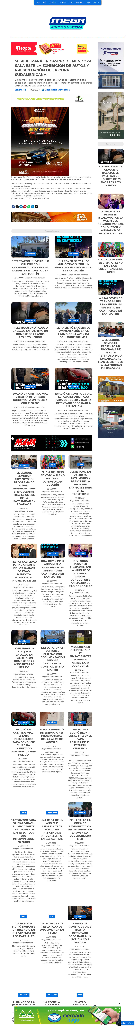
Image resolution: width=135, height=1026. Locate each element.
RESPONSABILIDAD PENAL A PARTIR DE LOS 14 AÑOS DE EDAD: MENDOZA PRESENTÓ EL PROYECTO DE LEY (24, 571)
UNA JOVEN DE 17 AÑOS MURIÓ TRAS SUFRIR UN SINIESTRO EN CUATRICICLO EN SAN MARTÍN (73, 266)
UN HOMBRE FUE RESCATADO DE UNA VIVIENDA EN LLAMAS (52, 928)
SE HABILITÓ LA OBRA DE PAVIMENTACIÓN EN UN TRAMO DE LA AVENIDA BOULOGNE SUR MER (73, 332)
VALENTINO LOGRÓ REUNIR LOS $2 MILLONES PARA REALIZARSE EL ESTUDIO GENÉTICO (80, 739)
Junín (44, 2)
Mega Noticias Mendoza (57, 90)
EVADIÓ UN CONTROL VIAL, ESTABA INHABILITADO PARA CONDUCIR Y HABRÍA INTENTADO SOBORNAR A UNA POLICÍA (73, 400)
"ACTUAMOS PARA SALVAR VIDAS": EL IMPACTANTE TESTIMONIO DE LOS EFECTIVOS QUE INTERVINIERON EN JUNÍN (23, 831)
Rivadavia (53, 2)
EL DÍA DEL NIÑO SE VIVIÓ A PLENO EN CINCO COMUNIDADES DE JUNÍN (53, 478)
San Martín (62, 2)
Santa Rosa (79, 2)
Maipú (89, 2)
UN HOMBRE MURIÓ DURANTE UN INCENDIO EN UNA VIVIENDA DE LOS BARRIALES (24, 930)
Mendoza (24, 554)
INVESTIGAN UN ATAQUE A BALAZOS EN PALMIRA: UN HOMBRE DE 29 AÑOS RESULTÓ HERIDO (30, 332)
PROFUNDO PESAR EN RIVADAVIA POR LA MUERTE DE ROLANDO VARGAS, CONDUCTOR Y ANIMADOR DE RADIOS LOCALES (80, 573)
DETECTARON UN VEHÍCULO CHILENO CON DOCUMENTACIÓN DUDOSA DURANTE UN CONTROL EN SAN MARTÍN (30, 267)
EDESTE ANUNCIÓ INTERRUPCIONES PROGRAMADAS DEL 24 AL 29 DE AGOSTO (52, 736)
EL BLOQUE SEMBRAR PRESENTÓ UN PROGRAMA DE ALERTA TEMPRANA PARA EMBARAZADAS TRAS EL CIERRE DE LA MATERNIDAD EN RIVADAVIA (24, 488)
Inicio (38, 2)
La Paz (71, 2)
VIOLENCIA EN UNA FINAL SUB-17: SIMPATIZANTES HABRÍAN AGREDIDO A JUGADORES (80, 656)
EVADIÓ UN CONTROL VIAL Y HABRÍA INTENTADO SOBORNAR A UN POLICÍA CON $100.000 (30, 398)
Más (95, 2)
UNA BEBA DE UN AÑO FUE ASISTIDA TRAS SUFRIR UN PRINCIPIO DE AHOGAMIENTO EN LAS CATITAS (51, 829)
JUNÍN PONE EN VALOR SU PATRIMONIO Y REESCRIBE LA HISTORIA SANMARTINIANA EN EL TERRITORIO (80, 482)
